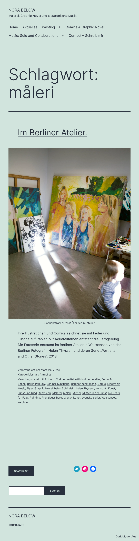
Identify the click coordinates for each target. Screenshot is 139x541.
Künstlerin (44, 393)
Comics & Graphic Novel (84, 27)
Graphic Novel (43, 388)
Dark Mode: (123, 536)
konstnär (101, 388)
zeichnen (23, 402)
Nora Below (21, 10)
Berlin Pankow (36, 383)
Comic (101, 383)
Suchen (55, 490)
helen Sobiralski (64, 388)
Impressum (16, 524)
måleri (67, 393)
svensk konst (72, 397)
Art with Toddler (55, 379)
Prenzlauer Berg (52, 397)
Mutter (77, 393)
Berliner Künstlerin (58, 383)
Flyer (30, 388)
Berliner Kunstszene (83, 383)
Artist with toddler (79, 379)
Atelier (96, 379)
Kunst (111, 388)
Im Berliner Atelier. (52, 132)
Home (13, 27)
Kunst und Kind (27, 393)
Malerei (57, 393)
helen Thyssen (85, 388)
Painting (48, 27)
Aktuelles (29, 27)
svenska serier (91, 397)
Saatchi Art (21, 471)
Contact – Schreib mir (86, 36)
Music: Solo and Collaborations (33, 36)
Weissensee (109, 397)
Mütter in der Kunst (94, 393)
